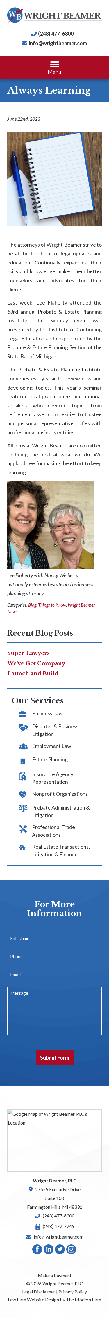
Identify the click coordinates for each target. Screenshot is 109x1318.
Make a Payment (55, 1275)
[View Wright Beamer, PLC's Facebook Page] (37, 1250)
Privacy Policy (72, 1291)
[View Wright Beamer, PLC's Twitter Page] (60, 1250)
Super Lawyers (28, 653)
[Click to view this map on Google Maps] (54, 1140)
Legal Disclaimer (38, 1291)
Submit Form (54, 1057)
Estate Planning (50, 759)
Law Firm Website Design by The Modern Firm (54, 1299)
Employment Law (51, 746)
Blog (32, 605)
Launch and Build (32, 673)
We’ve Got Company (36, 663)
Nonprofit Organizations (60, 794)
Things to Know (52, 605)
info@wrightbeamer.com (58, 43)
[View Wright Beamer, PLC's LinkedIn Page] (49, 1250)
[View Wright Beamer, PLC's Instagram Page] (71, 1250)
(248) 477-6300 (56, 33)
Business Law (47, 713)
